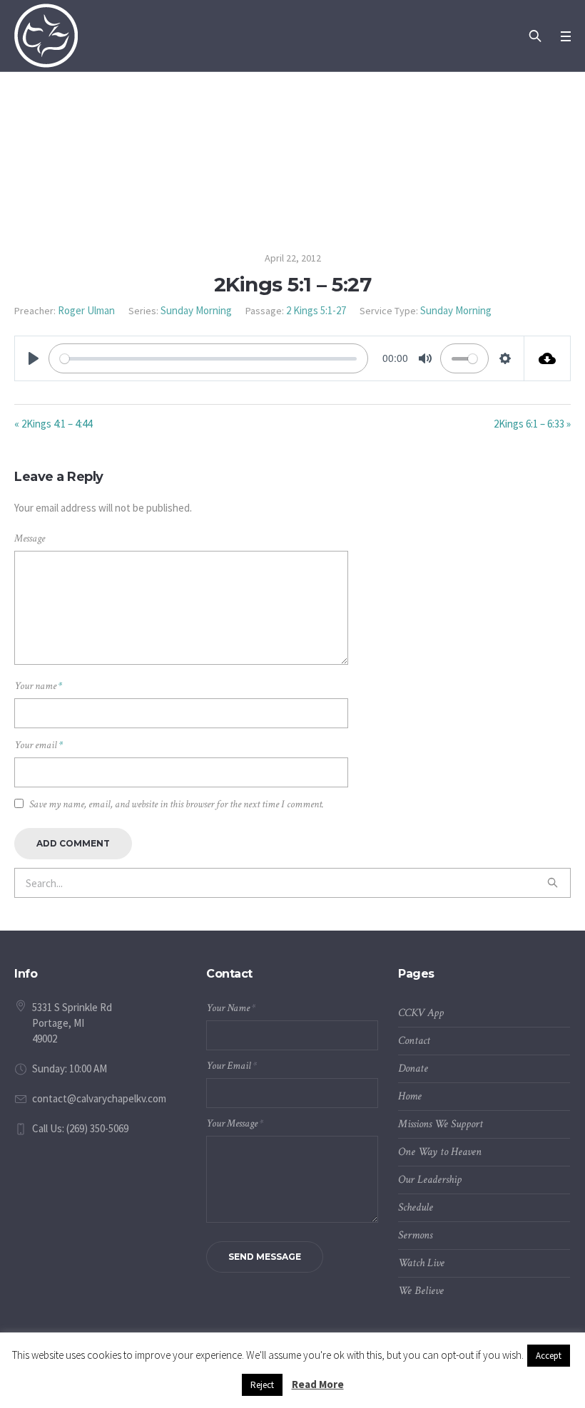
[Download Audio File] (547, 358)
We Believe (421, 1290)
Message (29, 538)
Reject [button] (262, 1385)
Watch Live (421, 1263)
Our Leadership (430, 1179)
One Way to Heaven (440, 1151)
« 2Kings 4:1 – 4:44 (53, 423)
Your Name (230, 1008)
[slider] (208, 358)
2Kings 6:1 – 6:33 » (532, 423)
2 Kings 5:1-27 (316, 310)
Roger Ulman (86, 310)
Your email (38, 745)
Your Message (234, 1123)
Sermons (415, 1235)
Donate (413, 1068)
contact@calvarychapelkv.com (99, 1098)
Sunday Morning (196, 310)
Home (410, 1096)
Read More (318, 1384)
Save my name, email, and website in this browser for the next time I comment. (176, 804)
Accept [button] (548, 1356)
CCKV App (421, 1012)
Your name (38, 686)
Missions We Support (440, 1124)
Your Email (231, 1065)
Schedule (415, 1207)
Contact (414, 1040)
